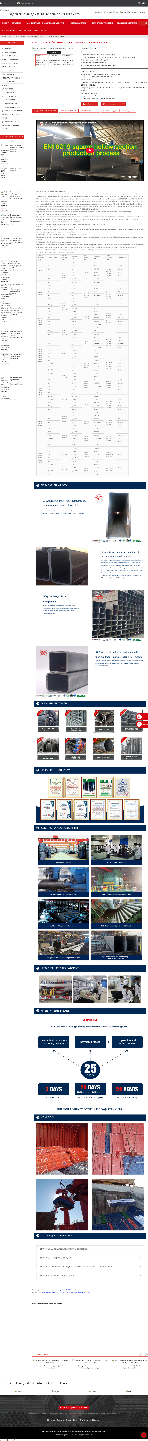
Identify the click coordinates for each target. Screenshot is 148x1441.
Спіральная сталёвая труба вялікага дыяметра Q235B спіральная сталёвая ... (16, 266)
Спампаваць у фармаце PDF (114, 104)
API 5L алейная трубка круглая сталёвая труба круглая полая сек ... (16, 196)
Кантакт (56, 1431)
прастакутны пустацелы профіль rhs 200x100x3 (59, 1290)
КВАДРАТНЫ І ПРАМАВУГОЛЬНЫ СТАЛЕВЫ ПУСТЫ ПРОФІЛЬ (42, 36)
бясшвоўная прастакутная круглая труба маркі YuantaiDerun (50, 1367)
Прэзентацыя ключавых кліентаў (36, 1383)
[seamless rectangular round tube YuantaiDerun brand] (51, 1361)
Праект (80, 1431)
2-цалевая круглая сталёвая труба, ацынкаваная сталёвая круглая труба (64, 1292)
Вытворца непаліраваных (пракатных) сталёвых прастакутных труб (90, 1367)
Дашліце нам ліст (90, 104)
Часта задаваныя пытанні (69, 1431)
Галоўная (3, 37)
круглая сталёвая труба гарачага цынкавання (16, 357)
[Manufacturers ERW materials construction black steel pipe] (130, 1361)
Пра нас (45, 1431)
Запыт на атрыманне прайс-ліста (75, 1408)
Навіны (50, 1431)
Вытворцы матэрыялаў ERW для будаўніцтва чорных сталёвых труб (130, 1367)
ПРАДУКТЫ (13, 37)
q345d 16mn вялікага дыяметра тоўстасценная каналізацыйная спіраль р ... (17, 289)
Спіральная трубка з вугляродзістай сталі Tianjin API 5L (16, 240)
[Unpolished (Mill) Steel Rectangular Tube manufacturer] (90, 1361)
